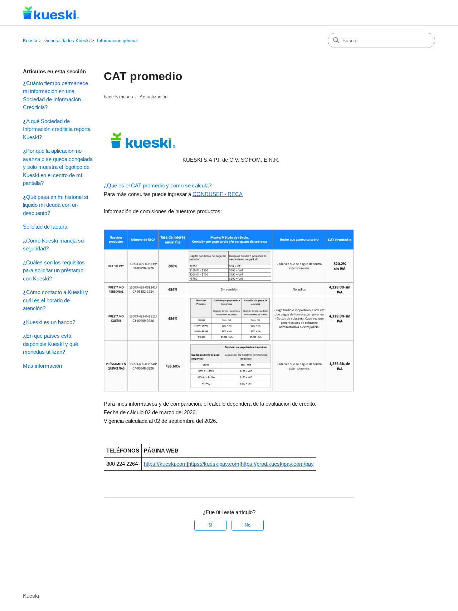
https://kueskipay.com (213, 464)
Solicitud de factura (45, 227)
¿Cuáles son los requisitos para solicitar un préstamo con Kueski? (54, 270)
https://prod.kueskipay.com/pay (277, 464)
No (247, 525)
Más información (42, 366)
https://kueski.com (165, 464)
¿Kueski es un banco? (49, 322)
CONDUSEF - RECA (218, 194)
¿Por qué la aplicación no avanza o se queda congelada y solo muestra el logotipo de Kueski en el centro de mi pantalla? (58, 167)
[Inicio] (51, 12)
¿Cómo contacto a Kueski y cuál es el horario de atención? (55, 300)
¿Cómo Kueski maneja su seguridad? (53, 245)
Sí (210, 525)
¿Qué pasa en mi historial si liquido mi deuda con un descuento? (55, 205)
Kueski (30, 40)
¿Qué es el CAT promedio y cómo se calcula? (157, 185)
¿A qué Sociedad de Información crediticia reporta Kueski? (57, 129)
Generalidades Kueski (67, 40)
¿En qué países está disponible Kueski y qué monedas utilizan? (50, 344)
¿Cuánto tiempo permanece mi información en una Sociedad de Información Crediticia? (55, 95)
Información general (117, 40)
